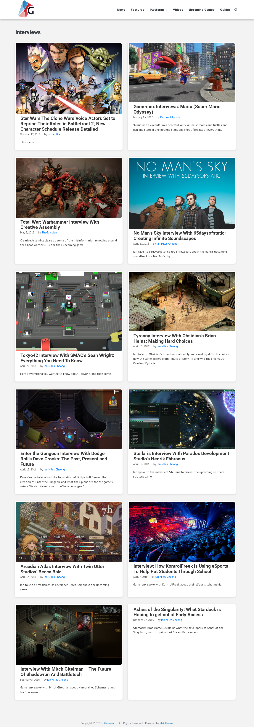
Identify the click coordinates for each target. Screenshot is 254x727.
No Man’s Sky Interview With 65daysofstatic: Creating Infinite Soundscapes (180, 235)
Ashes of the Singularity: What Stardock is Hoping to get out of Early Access (177, 612)
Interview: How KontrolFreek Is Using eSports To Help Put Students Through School (181, 569)
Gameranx (110, 723)
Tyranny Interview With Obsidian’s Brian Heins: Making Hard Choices (175, 338)
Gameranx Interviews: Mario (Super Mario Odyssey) (177, 109)
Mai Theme (166, 723)
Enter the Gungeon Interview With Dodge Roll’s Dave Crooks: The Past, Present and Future (63, 459)
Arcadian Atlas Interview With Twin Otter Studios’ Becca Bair (62, 569)
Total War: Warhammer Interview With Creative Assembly (59, 224)
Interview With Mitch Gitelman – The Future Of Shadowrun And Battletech (65, 671)
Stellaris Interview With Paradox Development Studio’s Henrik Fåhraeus (181, 456)
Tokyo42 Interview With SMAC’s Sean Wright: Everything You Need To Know (67, 358)
